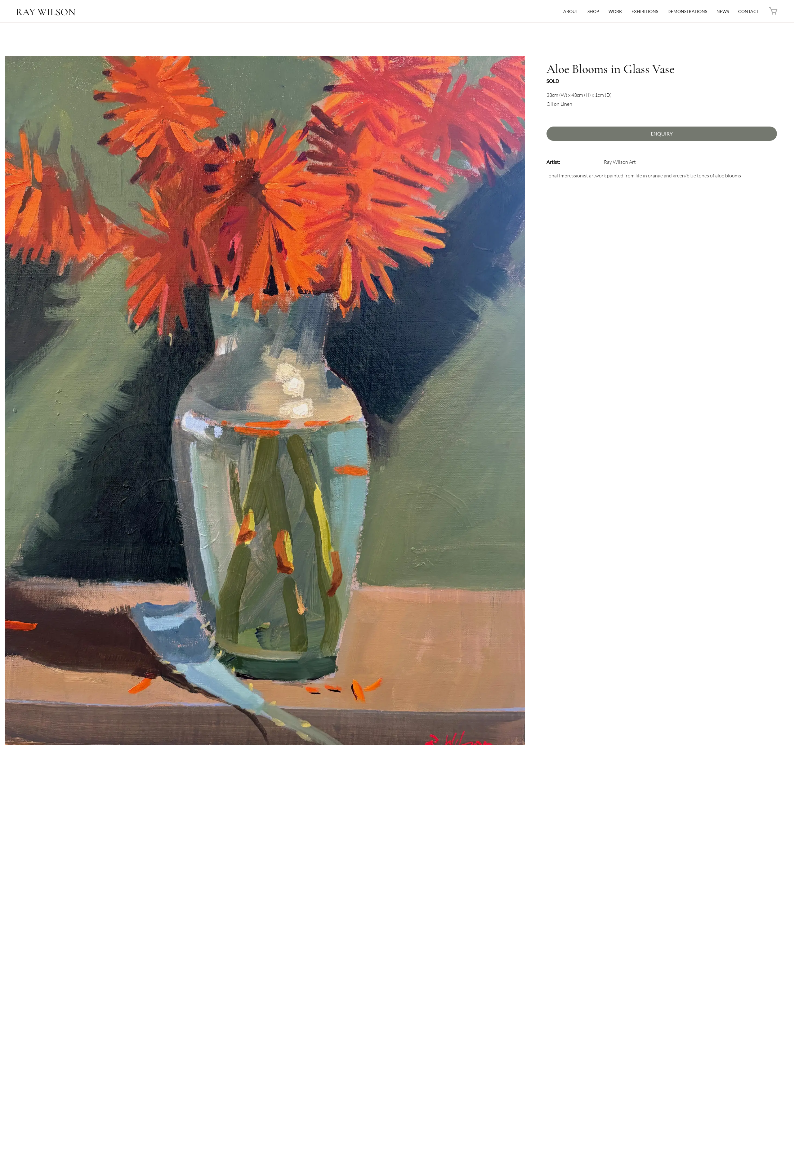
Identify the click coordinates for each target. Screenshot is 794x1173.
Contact (748, 11)
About (570, 11)
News (722, 11)
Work (615, 11)
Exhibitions (644, 11)
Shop (593, 11)
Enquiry (662, 133)
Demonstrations (687, 11)
